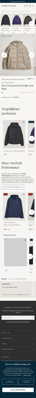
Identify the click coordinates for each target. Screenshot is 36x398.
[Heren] (15, 252)
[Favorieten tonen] (27, 6)
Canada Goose (5, 28)
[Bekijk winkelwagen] (30, 6)
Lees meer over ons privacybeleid (17, 321)
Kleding (4, 36)
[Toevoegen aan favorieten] (23, 122)
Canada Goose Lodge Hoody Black (14, 151)
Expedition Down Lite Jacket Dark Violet (16, 30)
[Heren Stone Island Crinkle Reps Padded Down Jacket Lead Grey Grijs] (28, 20)
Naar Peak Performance (11, 187)
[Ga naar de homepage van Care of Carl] (9, 6)
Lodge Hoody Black (5, 30)
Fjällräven (15, 28)
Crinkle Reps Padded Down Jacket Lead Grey (28, 30)
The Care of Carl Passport (18, 1)
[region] (18, 289)
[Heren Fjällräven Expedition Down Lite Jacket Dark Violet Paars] (17, 20)
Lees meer (27, 375)
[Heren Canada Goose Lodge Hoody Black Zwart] (5, 20)
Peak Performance (8, 82)
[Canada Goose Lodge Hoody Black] (14, 149)
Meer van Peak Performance (12, 165)
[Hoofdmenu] (33, 6)
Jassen (10, 36)
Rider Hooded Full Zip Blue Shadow (12, 225)
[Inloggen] (24, 6)
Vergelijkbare (11, 111)
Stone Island (27, 28)
